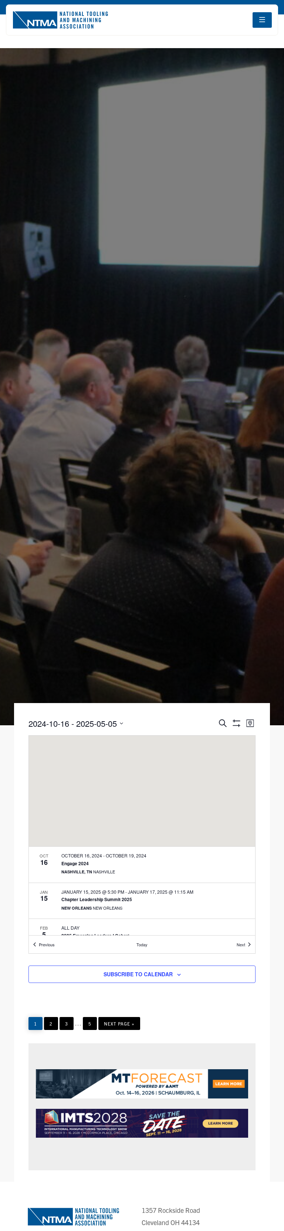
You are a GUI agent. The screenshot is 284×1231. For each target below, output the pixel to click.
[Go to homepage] (60, 20)
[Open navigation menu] (262, 20)
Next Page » (119, 1025)
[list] (142, 891)
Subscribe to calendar (138, 974)
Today (142, 944)
